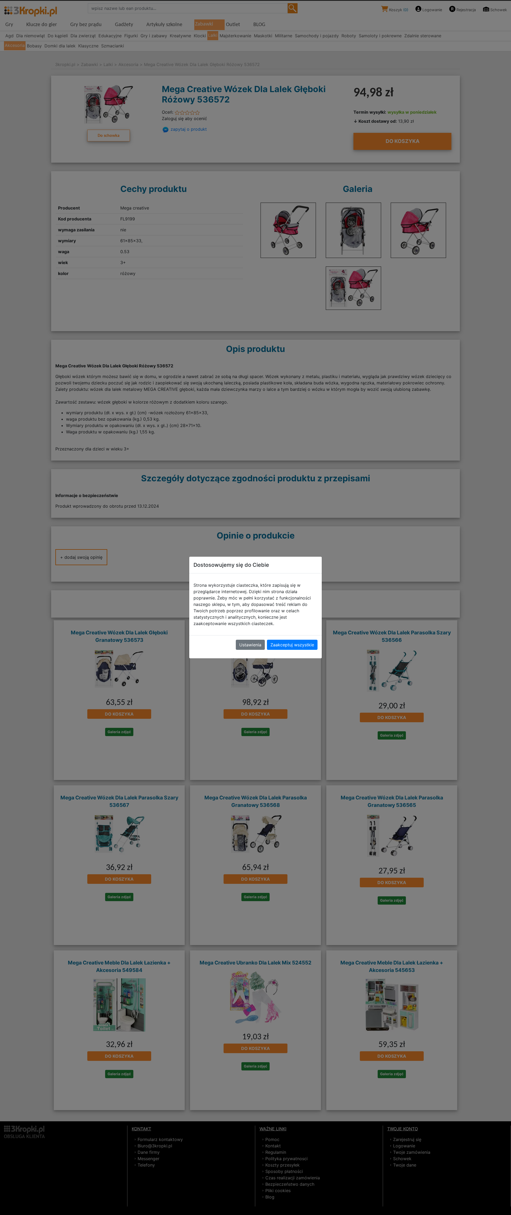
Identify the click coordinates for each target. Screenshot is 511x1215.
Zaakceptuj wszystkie (292, 644)
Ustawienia (250, 644)
